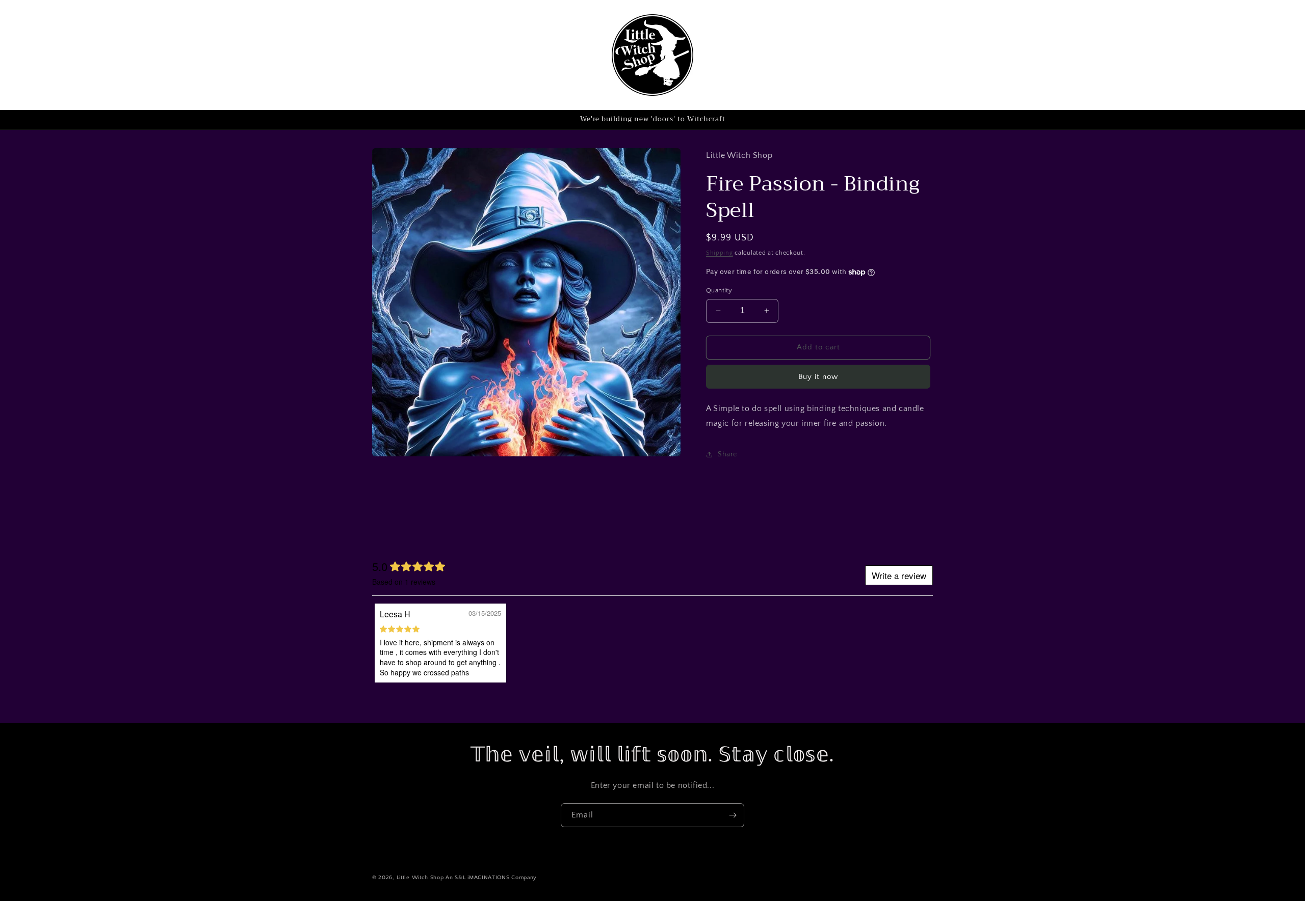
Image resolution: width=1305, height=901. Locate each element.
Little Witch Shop (420, 878)
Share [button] (727, 454)
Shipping (719, 253)
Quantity (719, 290)
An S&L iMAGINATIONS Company (491, 878)
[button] (44, 55)
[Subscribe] (732, 815)
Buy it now (818, 376)
